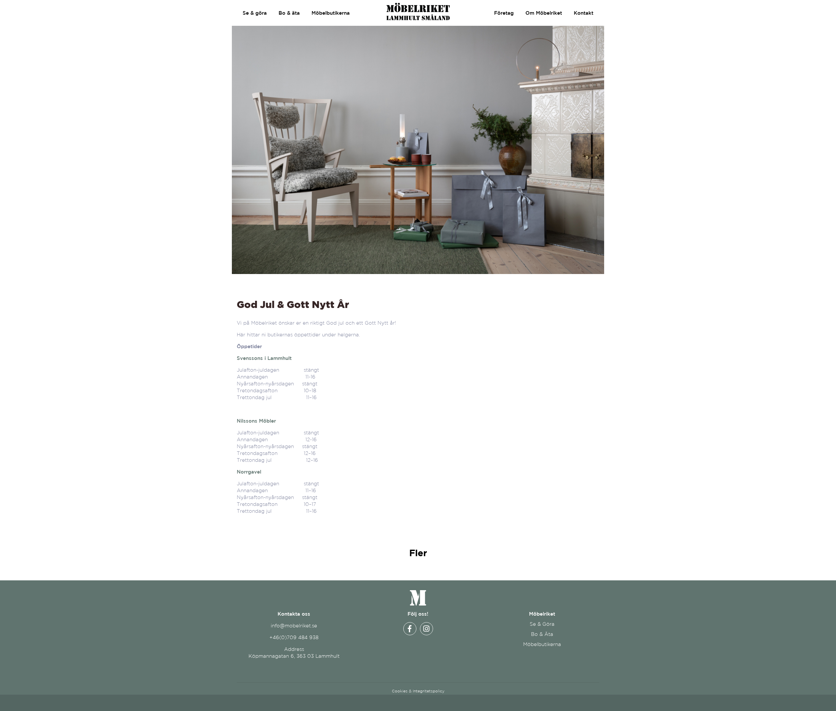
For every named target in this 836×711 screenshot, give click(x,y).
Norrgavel (249, 472)
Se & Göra (542, 624)
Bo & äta (289, 13)
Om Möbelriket (543, 13)
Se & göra (255, 13)
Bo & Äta (542, 634)
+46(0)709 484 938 (293, 637)
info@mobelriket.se (294, 625)
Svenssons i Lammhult (264, 358)
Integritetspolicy (428, 691)
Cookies (400, 691)
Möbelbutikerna (331, 13)
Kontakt (583, 13)
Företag (504, 13)
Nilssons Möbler (256, 421)
